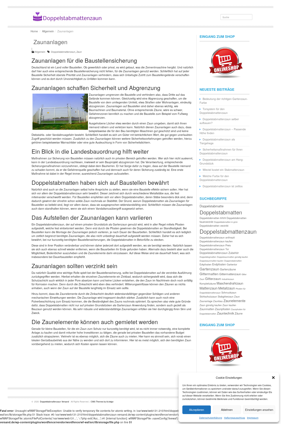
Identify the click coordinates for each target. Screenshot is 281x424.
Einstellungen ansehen (259, 410)
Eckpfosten (205, 264)
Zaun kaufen (229, 305)
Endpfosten (219, 264)
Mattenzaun (209, 287)
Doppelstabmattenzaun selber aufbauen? (219, 121)
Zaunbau (218, 301)
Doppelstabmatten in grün (226, 222)
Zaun (79, 51)
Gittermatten (209, 273)
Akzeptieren (196, 410)
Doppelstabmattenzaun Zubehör (219, 253)
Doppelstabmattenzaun (63, 51)
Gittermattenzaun (230, 274)
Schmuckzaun (228, 292)
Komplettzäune (208, 283)
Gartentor (232, 264)
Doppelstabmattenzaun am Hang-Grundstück (222, 161)
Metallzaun (226, 287)
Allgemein (48, 31)
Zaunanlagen (50, 42)
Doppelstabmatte (211, 206)
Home (34, 31)
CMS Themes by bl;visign (102, 401)
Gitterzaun (213, 278)
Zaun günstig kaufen (211, 305)
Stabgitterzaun (225, 296)
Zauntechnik (225, 313)
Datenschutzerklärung (210, 417)
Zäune (239, 313)
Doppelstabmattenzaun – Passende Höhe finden (223, 131)
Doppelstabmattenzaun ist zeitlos (223, 186)
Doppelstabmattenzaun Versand (54, 401)
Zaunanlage (206, 301)
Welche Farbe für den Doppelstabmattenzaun (214, 178)
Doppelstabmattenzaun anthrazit (217, 237)
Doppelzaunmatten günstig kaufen (232, 256)
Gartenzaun (209, 268)
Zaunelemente (234, 300)
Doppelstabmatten (221, 212)
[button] (273, 377)
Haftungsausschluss (234, 417)
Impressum (252, 417)
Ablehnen (227, 410)
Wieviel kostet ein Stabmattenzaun (223, 170)
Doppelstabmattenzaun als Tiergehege (217, 141)
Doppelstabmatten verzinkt (214, 225)
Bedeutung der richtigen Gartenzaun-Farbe (224, 101)
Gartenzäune (228, 269)
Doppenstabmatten (233, 260)
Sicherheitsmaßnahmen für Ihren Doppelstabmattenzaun (221, 151)
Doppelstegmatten (208, 256)
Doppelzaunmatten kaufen (211, 260)
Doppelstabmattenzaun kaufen (216, 241)
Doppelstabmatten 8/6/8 (213, 218)
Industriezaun (228, 279)
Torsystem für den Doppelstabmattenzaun (214, 111)
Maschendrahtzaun (230, 283)
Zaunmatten (207, 309)
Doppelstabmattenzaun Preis (215, 245)
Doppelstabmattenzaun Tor (214, 249)
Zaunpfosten (222, 309)
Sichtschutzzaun (208, 296)
